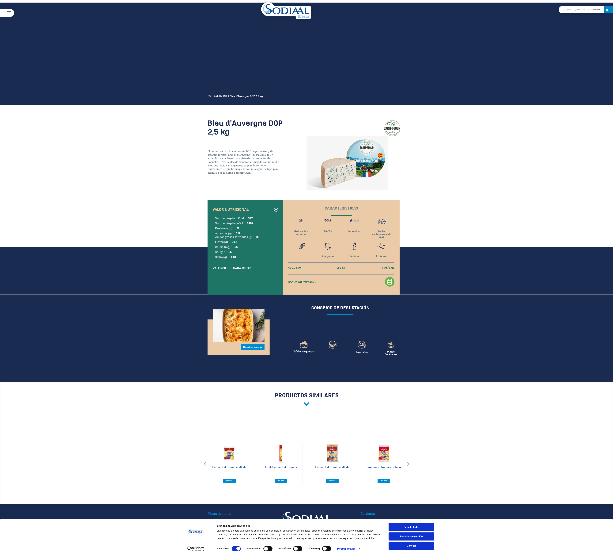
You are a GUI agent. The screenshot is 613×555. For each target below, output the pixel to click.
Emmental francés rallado (229, 467)
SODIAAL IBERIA (218, 96)
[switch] (267, 548)
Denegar (411, 545)
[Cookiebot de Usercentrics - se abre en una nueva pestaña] (196, 548)
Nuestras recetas (252, 347)
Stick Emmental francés (281, 467)
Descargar (389, 282)
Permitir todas (411, 527)
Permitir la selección (411, 536)
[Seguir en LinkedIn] (606, 9)
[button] (205, 464)
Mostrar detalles (346, 548)
